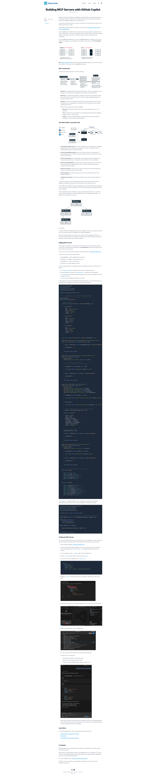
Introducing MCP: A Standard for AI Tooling (70, 733)
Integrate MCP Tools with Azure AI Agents (70, 738)
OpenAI (45, 19)
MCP (52, 19)
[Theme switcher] (101, 3)
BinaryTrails (73, 773)
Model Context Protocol (66, 62)
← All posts (46, 23)
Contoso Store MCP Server (95, 251)
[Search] (98, 3)
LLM (49, 19)
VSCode (45, 20)
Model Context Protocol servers (80, 758)
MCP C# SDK (63, 736)
